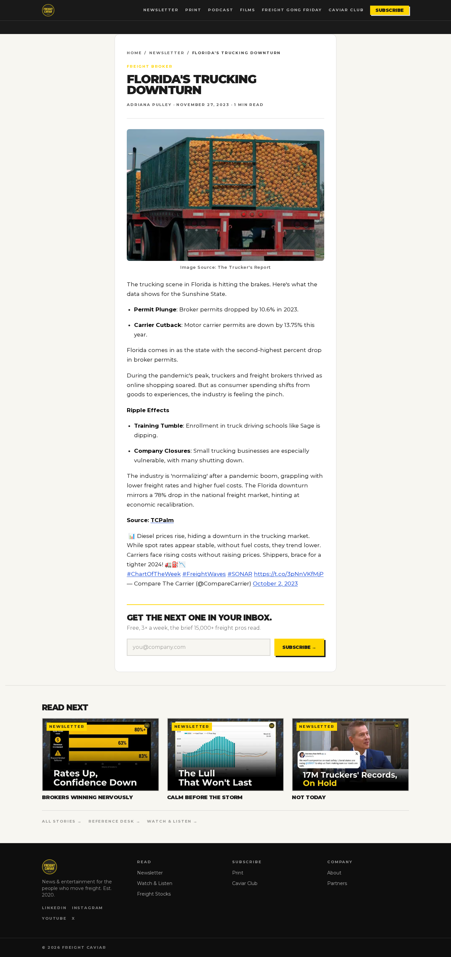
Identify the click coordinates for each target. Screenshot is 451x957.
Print (193, 10)
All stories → (62, 821)
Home (134, 53)
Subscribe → (299, 647)
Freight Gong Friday (292, 10)
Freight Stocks (154, 894)
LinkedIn (54, 907)
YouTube (54, 918)
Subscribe (389, 10)
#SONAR (239, 574)
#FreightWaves (204, 574)
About (334, 873)
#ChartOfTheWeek (154, 574)
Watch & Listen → (172, 821)
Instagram (87, 907)
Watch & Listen (154, 883)
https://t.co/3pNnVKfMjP (289, 574)
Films (247, 10)
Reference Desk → (114, 821)
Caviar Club (346, 10)
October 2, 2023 (275, 583)
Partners (337, 883)
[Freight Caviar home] (48, 10)
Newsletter (160, 10)
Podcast (220, 10)
